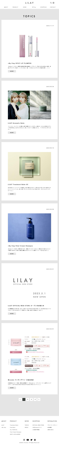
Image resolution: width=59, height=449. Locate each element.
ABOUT (6, 7)
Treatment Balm (14, 425)
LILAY (2, 425)
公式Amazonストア (37, 427)
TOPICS (27, 425)
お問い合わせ (51, 429)
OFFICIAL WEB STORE (38, 425)
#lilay (34, 7)
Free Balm (12, 427)
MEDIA (26, 427)
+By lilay (3, 427)
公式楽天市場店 (36, 429)
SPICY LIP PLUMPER (15, 434)
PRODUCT (15, 7)
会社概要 (50, 427)
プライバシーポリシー (53, 425)
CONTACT (53, 7)
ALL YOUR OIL (13, 429)
